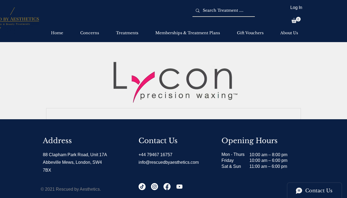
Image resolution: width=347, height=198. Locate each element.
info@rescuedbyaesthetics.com (169, 162)
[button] (296, 20)
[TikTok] (142, 186)
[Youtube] (179, 186)
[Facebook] (167, 186)
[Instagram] (154, 186)
